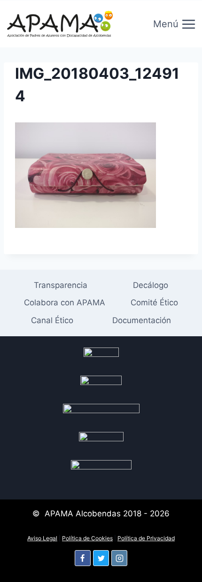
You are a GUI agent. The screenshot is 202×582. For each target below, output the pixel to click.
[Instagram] (119, 558)
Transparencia (60, 285)
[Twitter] (101, 558)
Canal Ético (52, 320)
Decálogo (150, 285)
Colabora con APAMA (64, 302)
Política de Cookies (87, 538)
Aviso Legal (42, 538)
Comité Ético (154, 302)
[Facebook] (83, 558)
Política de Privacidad (146, 538)
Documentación (141, 320)
